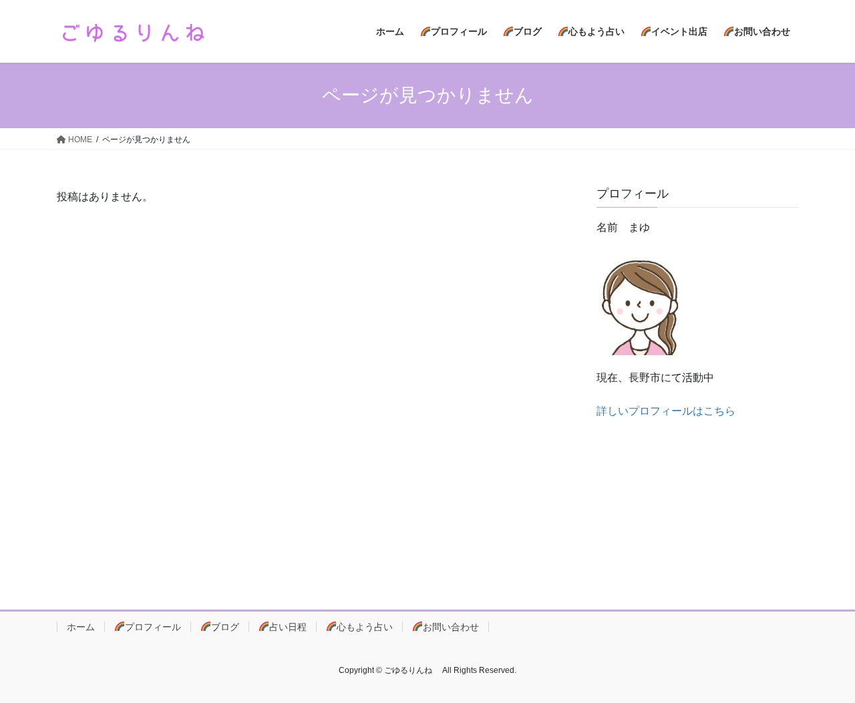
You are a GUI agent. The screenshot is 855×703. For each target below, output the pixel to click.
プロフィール (153, 627)
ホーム (81, 627)
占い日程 (288, 627)
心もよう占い (365, 627)
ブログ (225, 627)
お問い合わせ (451, 627)
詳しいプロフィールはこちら (665, 411)
